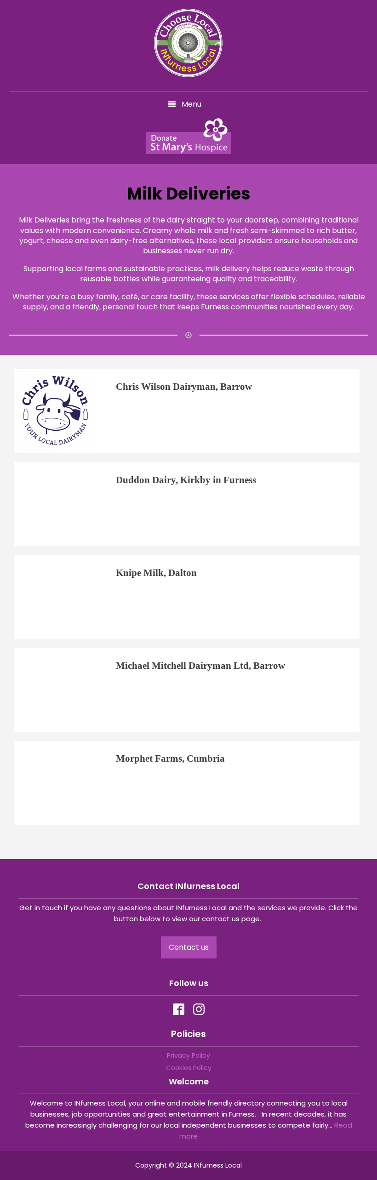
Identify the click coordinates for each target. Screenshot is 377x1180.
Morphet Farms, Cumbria (170, 758)
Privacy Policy (188, 1055)
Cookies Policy (188, 1067)
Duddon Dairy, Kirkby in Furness (186, 479)
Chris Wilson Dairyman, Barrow (184, 386)
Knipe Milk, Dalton (156, 572)
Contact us (189, 947)
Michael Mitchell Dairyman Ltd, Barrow (200, 665)
